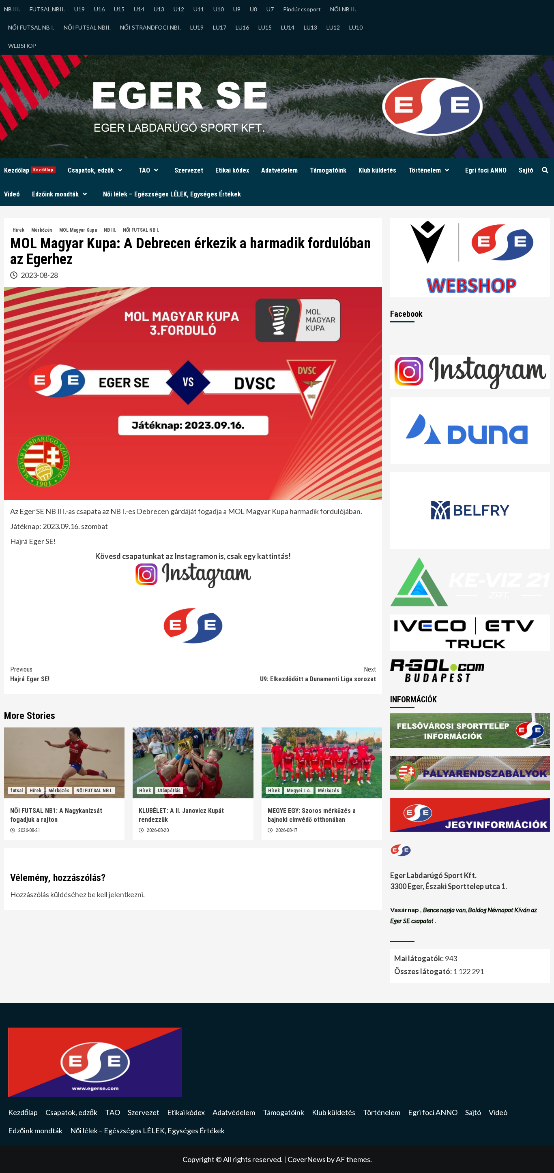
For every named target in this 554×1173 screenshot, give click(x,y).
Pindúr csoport (302, 9)
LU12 (333, 27)
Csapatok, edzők (91, 170)
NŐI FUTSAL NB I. (31, 27)
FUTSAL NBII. (47, 9)
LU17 (219, 27)
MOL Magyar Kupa (78, 230)
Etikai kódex (232, 170)
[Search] (545, 170)
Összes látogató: (423, 971)
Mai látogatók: (419, 958)
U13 (159, 9)
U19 (79, 9)
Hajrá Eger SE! (29, 674)
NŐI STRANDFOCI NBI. (150, 27)
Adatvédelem (279, 170)
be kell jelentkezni (115, 894)
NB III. (12, 9)
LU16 (242, 27)
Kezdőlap (29, 170)
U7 (270, 9)
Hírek (18, 230)
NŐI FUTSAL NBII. (87, 27)
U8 (253, 9)
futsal (17, 790)
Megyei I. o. (299, 790)
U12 (179, 9)
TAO (144, 170)
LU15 (265, 27)
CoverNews (307, 1159)
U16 (99, 9)
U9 (236, 9)
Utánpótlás (169, 790)
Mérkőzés (41, 230)
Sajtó (526, 170)
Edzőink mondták (55, 194)
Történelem (424, 170)
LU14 (287, 27)
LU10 (356, 27)
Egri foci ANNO (486, 170)
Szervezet (188, 170)
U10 (218, 9)
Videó (12, 194)
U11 (198, 9)
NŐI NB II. (343, 9)
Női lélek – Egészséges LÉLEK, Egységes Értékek (172, 194)
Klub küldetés (377, 170)
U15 (119, 9)
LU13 (310, 27)
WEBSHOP (22, 45)
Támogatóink (328, 170)
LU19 (197, 27)
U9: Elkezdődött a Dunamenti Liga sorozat (318, 674)
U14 (139, 9)
